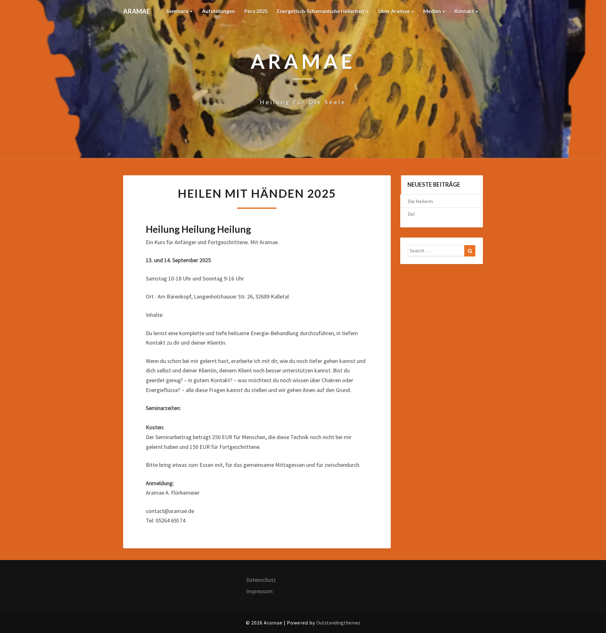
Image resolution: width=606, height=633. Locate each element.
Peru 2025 (256, 11)
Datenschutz (261, 579)
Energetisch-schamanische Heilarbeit (321, 11)
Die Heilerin (420, 201)
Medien (432, 11)
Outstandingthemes (338, 622)
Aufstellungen (218, 11)
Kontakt (464, 11)
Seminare (177, 11)
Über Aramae (394, 11)
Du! (411, 214)
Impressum (259, 591)
